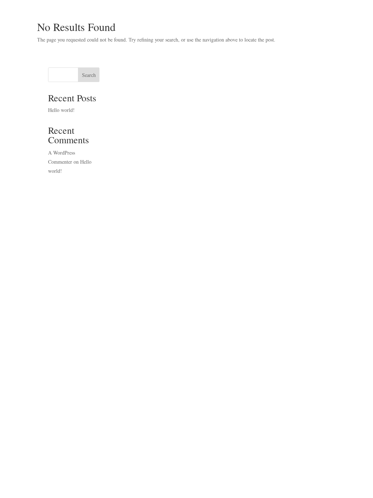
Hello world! (61, 109)
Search (89, 74)
